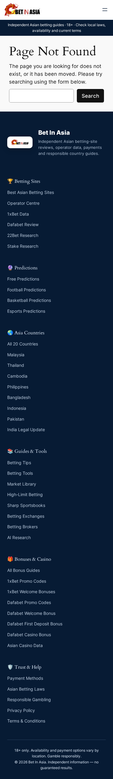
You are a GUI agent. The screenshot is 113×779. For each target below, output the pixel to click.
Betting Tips (19, 462)
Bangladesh (18, 397)
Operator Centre (23, 203)
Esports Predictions (26, 311)
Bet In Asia (54, 132)
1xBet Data (18, 213)
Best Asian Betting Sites (30, 192)
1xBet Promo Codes (26, 581)
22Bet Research (22, 235)
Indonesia (16, 408)
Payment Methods (25, 678)
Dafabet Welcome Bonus (31, 613)
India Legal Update (26, 429)
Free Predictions (23, 278)
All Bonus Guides (23, 570)
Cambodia (17, 376)
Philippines (17, 386)
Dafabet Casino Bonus (29, 634)
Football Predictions (26, 289)
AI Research (19, 537)
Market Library (21, 483)
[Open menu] (104, 9)
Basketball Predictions (29, 300)
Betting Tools (20, 473)
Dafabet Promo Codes (29, 602)
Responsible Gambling (29, 699)
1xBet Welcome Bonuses (31, 591)
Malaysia (15, 354)
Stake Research (22, 246)
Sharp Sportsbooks (26, 505)
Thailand (15, 365)
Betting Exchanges (25, 516)
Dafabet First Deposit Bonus (34, 623)
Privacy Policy (21, 710)
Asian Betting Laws (26, 689)
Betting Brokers (22, 526)
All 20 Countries (22, 343)
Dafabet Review (23, 224)
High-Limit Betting (25, 494)
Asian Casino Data (25, 645)
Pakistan (15, 419)
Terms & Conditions (26, 720)
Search (90, 96)
